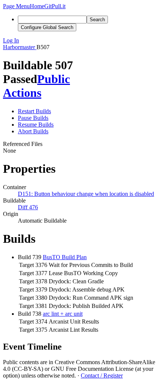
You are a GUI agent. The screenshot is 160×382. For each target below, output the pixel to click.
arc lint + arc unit (63, 314)
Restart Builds (34, 111)
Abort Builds (33, 131)
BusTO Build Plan (65, 257)
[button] (16, 6)
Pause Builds (33, 118)
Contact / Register (102, 375)
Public (53, 79)
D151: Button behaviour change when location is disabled (86, 194)
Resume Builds (36, 124)
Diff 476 (28, 207)
